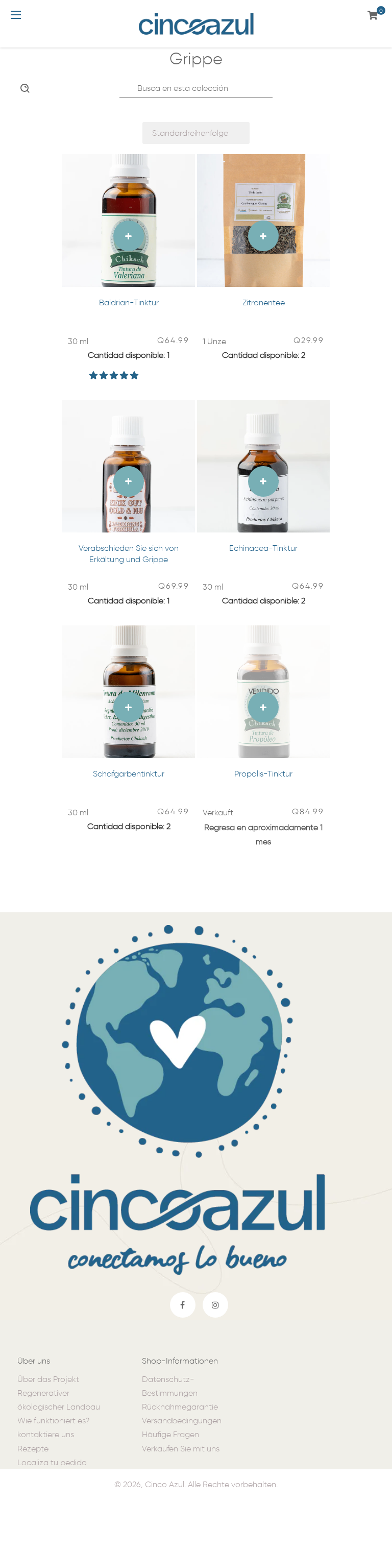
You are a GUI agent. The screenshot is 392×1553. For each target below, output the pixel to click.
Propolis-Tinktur (263, 774)
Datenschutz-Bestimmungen (170, 1386)
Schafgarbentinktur (128, 774)
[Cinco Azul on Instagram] (215, 1305)
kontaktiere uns (45, 1434)
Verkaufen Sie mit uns (180, 1448)
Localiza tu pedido (52, 1462)
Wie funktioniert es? (53, 1420)
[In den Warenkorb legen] (128, 236)
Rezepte (32, 1448)
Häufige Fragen (170, 1434)
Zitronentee (263, 302)
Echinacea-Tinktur (263, 548)
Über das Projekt (48, 1379)
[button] (114, 375)
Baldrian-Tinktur (129, 302)
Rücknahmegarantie (180, 1407)
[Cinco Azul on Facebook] (182, 1305)
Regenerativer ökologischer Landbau (58, 1400)
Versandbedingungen (182, 1420)
